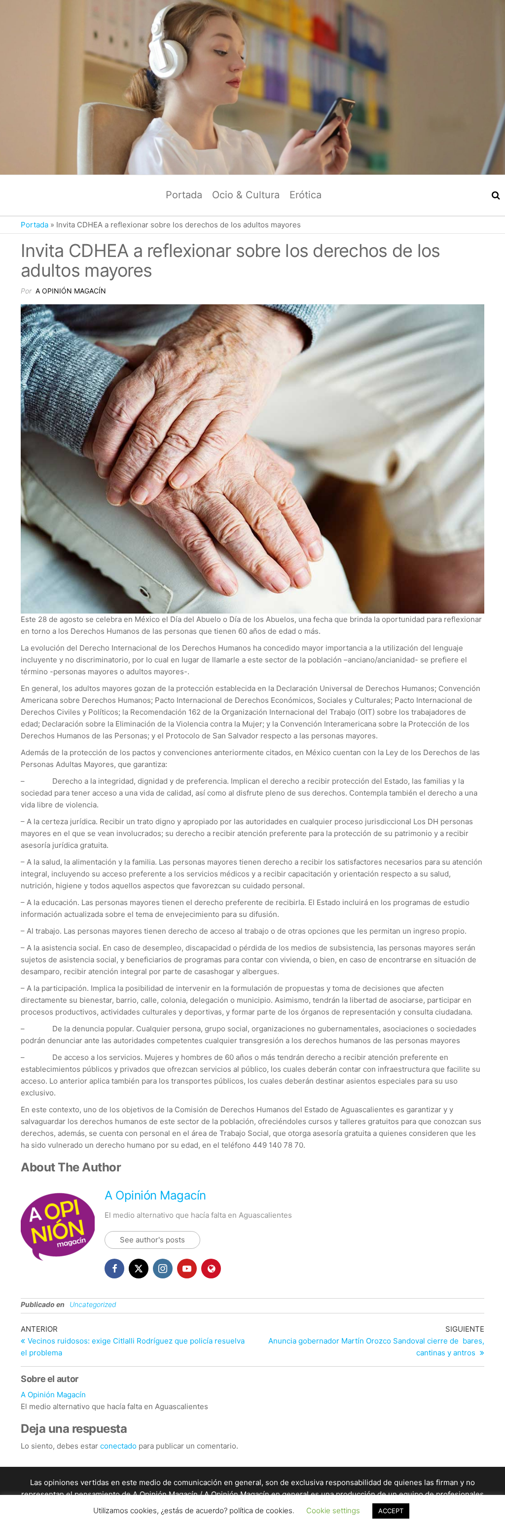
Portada (184, 195)
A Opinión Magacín (71, 291)
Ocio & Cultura (246, 195)
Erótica (305, 195)
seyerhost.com (370, 1506)
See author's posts (152, 1239)
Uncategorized (93, 1304)
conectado (118, 1446)
